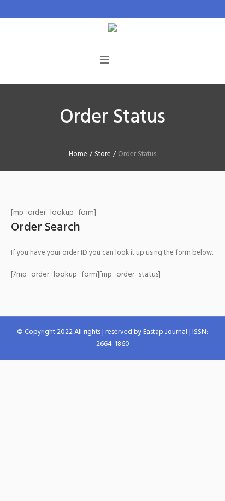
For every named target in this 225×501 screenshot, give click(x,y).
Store (102, 154)
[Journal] (112, 29)
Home (78, 154)
